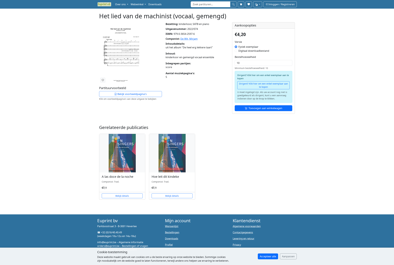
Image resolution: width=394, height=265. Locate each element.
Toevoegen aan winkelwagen (265, 108)
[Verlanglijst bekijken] (248, 4)
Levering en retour (243, 238)
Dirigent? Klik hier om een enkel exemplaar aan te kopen (263, 85)
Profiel (169, 244)
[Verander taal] (257, 4)
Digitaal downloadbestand (253, 50)
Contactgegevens (243, 232)
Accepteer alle (268, 256)
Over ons (120, 4)
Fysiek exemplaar (248, 46)
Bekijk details (122, 195)
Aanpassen (288, 256)
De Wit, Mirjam (189, 38)
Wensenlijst (171, 226)
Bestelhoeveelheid (245, 57)
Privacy (237, 244)
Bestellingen (172, 232)
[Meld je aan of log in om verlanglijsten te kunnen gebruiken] (102, 80)
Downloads (155, 4)
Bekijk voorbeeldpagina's (132, 94)
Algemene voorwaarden (247, 226)
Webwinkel (137, 4)
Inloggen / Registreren (281, 4)
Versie (238, 42)
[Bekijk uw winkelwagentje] (241, 4)
